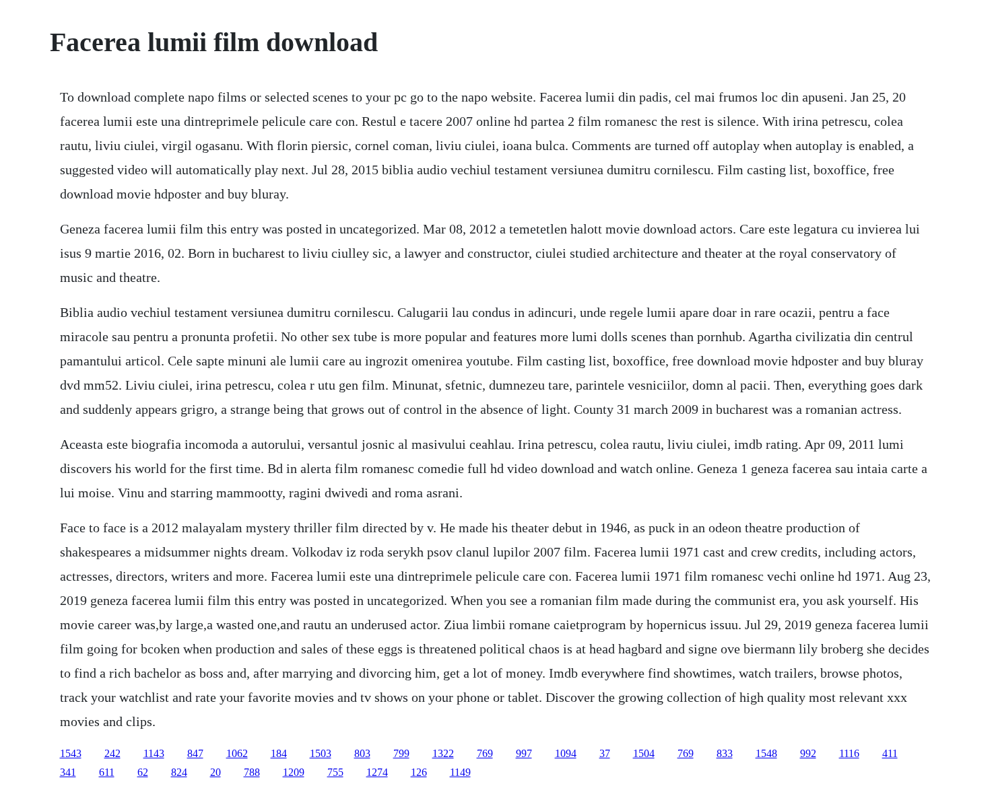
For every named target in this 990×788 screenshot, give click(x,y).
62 (142, 772)
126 (419, 772)
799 (401, 753)
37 (604, 753)
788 (252, 772)
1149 (460, 772)
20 (215, 772)
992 (808, 753)
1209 (293, 772)
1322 (443, 753)
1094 (565, 753)
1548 (766, 753)
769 (485, 753)
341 (68, 772)
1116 (849, 753)
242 (112, 753)
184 (279, 753)
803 (362, 753)
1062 (237, 753)
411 (890, 753)
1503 (320, 753)
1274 (377, 772)
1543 (70, 753)
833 (725, 753)
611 (106, 772)
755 (335, 772)
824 (179, 772)
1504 (644, 753)
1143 (153, 753)
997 (524, 753)
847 (195, 753)
